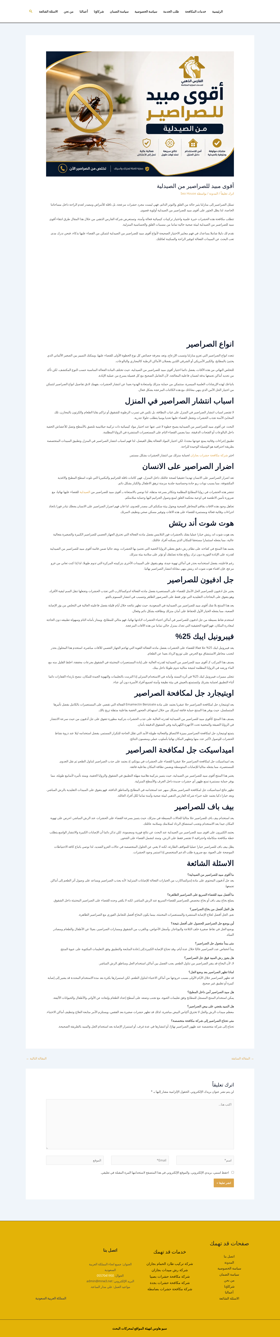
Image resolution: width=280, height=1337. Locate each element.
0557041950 (105, 1275)
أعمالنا (84, 11)
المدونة (213, 193)
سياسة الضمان (119, 11)
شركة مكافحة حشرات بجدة (170, 1282)
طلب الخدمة (171, 11)
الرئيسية (217, 11)
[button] (30, 11)
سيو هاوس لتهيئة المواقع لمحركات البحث (139, 1328)
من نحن (69, 11)
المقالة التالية (36, 1058)
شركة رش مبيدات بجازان (170, 1270)
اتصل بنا (229, 1256)
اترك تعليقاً (227, 193)
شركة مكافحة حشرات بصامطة (169, 1289)
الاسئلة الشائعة (48, 11)
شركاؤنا (99, 11)
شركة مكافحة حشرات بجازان (209, 455)
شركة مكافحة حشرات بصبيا (170, 1276)
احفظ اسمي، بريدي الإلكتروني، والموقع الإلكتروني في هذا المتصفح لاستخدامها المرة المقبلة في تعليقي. (165, 1172)
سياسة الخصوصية (146, 11)
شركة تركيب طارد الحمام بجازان (169, 1263)
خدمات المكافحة (195, 11)
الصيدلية (84, 492)
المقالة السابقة (242, 1058)
